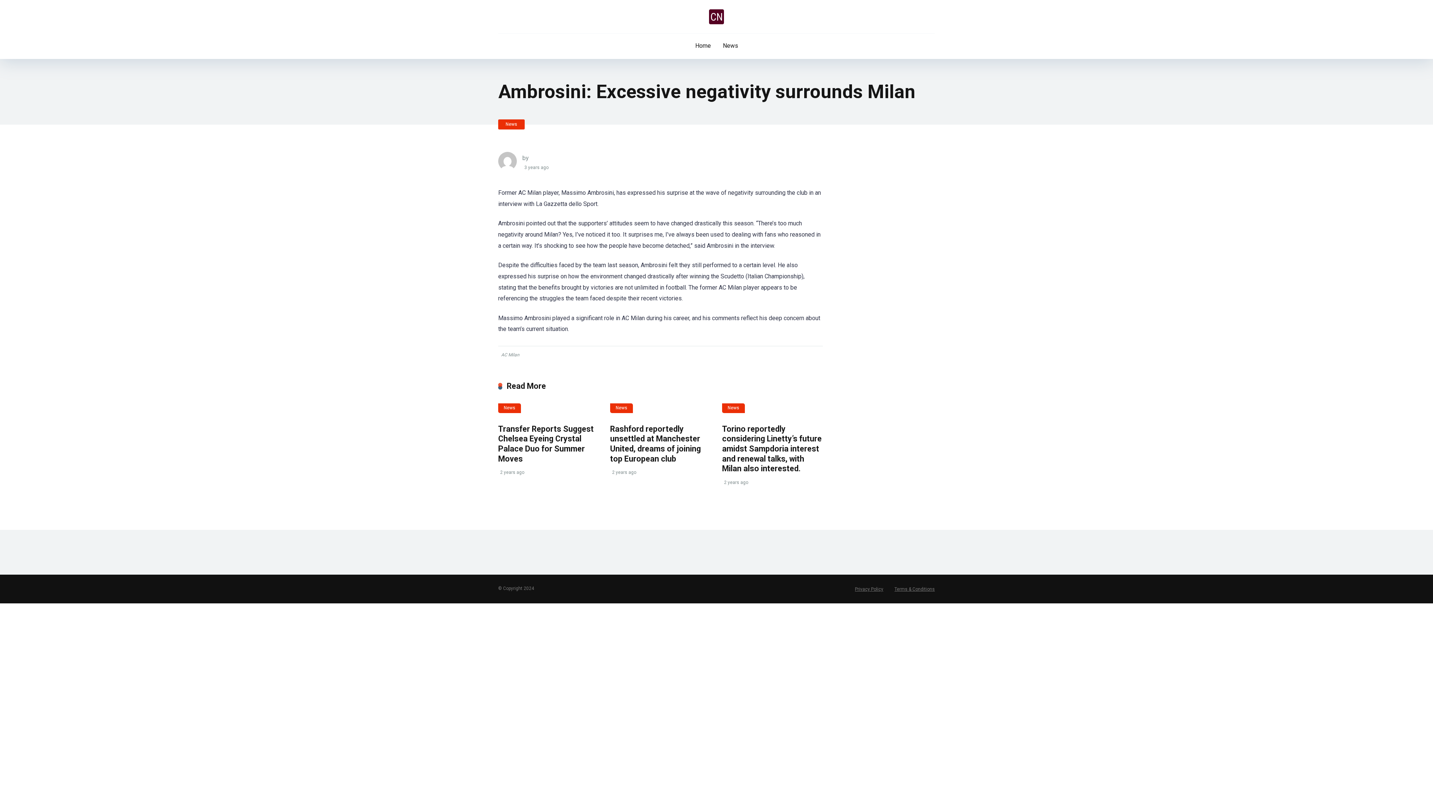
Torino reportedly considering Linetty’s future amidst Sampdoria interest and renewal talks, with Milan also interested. (772, 449)
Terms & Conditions (915, 589)
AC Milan (510, 354)
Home (703, 45)
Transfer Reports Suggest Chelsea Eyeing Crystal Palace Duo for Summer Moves (546, 443)
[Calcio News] (716, 16)
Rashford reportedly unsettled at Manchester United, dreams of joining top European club (655, 443)
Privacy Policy (869, 589)
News (730, 45)
